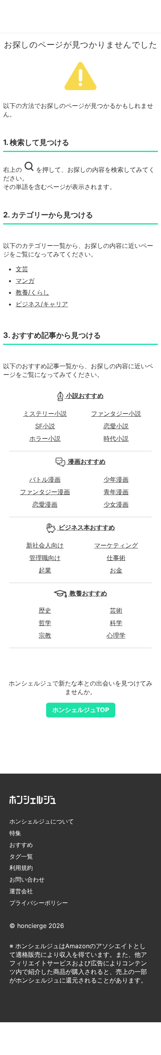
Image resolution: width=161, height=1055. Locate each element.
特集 (15, 833)
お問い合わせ (27, 879)
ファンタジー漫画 (45, 492)
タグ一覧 (21, 856)
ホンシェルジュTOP (80, 710)
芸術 (116, 610)
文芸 (22, 269)
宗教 (45, 635)
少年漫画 (116, 479)
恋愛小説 (116, 426)
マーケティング (116, 545)
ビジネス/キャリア (42, 304)
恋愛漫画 (44, 504)
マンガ (25, 281)
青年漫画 (116, 492)
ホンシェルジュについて (41, 821)
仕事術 (116, 558)
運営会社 (21, 891)
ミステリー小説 (45, 413)
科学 (116, 623)
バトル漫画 (45, 479)
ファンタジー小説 (116, 413)
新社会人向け (45, 545)
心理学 (116, 635)
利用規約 (21, 867)
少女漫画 (116, 504)
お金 (116, 570)
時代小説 (116, 438)
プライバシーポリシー (38, 903)
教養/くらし (32, 292)
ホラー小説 (45, 438)
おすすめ (21, 844)
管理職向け (45, 558)
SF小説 (45, 426)
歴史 (45, 610)
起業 (45, 570)
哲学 (45, 623)
